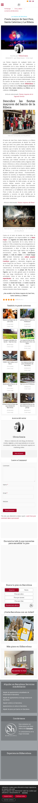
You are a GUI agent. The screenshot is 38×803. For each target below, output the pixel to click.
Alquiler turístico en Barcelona (12, 703)
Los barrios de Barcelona (19, 16)
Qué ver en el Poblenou (27, 384)
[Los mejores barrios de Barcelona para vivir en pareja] (27, 398)
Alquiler (12, 590)
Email (5, 493)
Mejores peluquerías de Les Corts (10, 320)
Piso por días (19, 601)
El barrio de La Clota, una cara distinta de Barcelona (10, 405)
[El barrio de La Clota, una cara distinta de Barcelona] (10, 398)
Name (5, 485)
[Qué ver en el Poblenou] (27, 378)
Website (5, 501)
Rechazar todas (20, 796)
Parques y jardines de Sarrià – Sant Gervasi (10, 341)
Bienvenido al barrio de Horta (10, 385)
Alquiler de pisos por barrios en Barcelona (16, 709)
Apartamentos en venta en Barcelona (15, 706)
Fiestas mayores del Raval (26, 202)
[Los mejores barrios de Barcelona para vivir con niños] (27, 334)
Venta (26, 590)
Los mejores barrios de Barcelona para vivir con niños (27, 341)
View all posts (19, 453)
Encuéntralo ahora (12, 605)
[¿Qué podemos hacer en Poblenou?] (27, 313)
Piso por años (19, 594)
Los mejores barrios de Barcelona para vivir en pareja (27, 405)
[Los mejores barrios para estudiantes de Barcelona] (27, 356)
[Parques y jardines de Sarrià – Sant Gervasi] (10, 334)
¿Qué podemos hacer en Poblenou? (27, 320)
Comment (6, 466)
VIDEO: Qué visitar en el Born (10, 363)
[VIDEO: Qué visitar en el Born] (10, 356)
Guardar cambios (9, 800)
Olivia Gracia (23, 56)
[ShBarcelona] (19, 4)
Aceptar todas (8, 796)
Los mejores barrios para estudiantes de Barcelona (27, 363)
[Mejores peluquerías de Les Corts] (10, 313)
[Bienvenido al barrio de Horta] (10, 378)
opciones (25, 793)
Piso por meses (19, 597)
